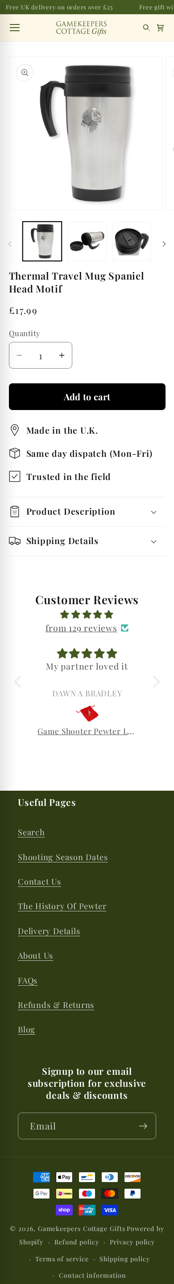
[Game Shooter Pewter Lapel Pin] (87, 713)
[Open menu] (14, 27)
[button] (160, 27)
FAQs (27, 980)
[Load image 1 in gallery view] (42, 241)
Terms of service (62, 1259)
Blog (26, 1029)
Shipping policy (124, 1259)
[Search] (146, 27)
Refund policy (76, 1242)
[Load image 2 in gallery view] (87, 241)
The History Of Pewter (62, 905)
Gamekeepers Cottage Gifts (81, 1228)
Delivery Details (49, 930)
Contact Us (39, 881)
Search (31, 831)
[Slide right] (164, 244)
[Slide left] (10, 244)
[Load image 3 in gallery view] (132, 241)
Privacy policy (132, 1242)
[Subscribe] (143, 1126)
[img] (87, 614)
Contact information (92, 1275)
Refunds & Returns (56, 1004)
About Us (35, 955)
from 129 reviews (81, 628)
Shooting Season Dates (63, 856)
